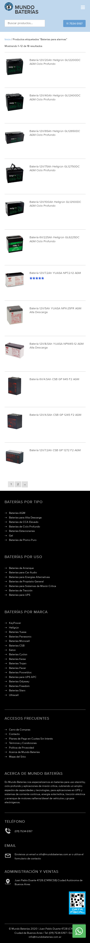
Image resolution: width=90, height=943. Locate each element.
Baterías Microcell (19, 641)
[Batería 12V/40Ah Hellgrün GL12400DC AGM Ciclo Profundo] (15, 111)
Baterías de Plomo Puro (22, 540)
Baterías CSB (16, 646)
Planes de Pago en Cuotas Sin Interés (31, 739)
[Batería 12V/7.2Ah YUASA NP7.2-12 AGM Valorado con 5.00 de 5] (15, 289)
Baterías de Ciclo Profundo (24, 526)
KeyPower (15, 623)
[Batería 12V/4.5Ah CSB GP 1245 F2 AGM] (15, 431)
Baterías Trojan (17, 663)
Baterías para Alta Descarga (25, 517)
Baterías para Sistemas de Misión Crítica (32, 586)
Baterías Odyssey (19, 681)
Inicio (8, 39)
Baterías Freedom (19, 686)
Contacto (14, 734)
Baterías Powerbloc (20, 672)
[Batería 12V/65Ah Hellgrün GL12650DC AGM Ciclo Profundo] (15, 147)
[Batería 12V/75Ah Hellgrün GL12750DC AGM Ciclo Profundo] (15, 182)
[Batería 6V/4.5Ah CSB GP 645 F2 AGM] (15, 395)
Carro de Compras (19, 730)
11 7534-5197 (74, 23)
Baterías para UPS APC (22, 677)
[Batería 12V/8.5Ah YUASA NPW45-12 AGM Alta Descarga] (15, 360)
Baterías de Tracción (20, 590)
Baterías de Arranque (21, 568)
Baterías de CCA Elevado (23, 522)
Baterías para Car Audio (23, 572)
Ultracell (14, 695)
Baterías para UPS (19, 595)
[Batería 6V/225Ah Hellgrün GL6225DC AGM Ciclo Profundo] (15, 253)
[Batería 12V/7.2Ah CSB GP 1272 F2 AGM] (15, 466)
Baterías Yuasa (17, 632)
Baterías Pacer (17, 668)
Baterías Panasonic (20, 637)
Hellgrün (14, 628)
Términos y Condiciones (23, 743)
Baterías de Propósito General (26, 581)
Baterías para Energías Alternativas (29, 577)
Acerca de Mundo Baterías (24, 752)
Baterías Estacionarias (22, 531)
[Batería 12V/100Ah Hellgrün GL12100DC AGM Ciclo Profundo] (15, 218)
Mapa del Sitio (17, 757)
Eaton (12, 650)
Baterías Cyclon (18, 654)
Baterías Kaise (17, 659)
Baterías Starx (17, 690)
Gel (11, 536)
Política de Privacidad (21, 748)
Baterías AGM (17, 513)
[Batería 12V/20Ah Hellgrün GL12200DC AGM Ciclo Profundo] (15, 76)
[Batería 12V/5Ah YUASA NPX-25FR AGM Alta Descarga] (15, 324)
